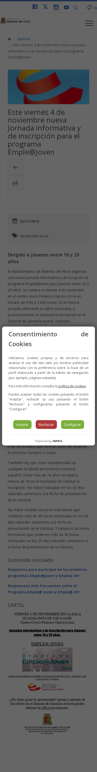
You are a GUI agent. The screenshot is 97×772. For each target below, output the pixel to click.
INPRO (57, 441)
